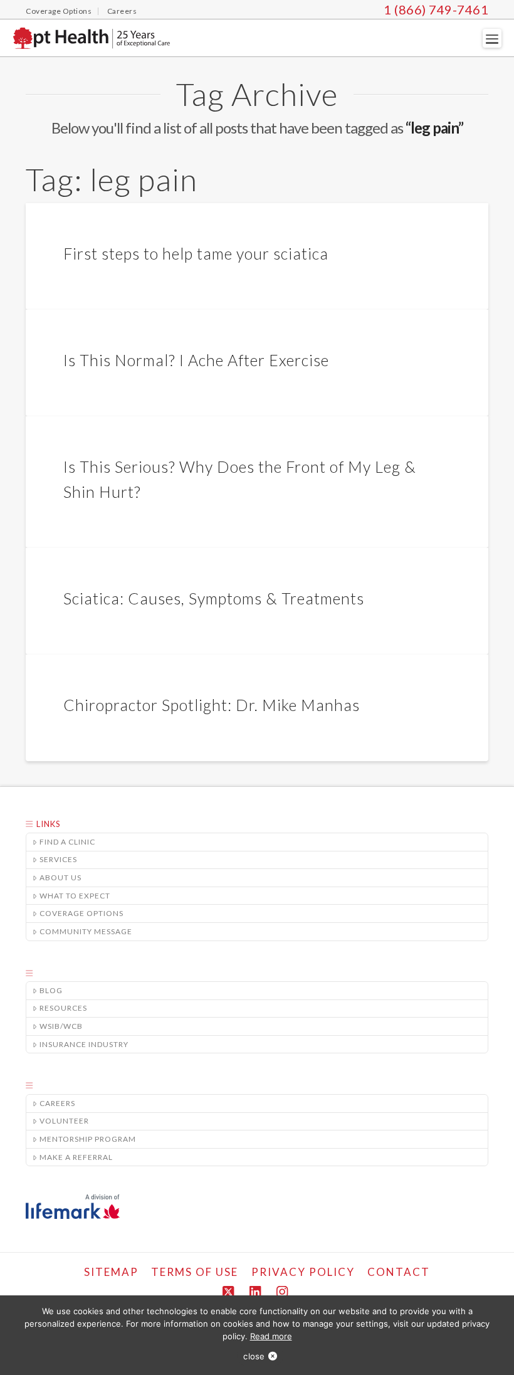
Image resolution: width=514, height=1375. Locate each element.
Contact (398, 1271)
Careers (57, 1103)
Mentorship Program (87, 1139)
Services (58, 859)
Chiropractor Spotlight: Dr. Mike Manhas (211, 704)
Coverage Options (81, 913)
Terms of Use (194, 1271)
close (254, 1356)
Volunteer (64, 1120)
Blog (51, 990)
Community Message (85, 931)
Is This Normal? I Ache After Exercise (196, 359)
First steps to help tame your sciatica (195, 253)
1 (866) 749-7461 (436, 9)
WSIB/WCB (61, 1026)
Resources (63, 1008)
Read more (271, 1336)
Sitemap (111, 1271)
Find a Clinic (67, 841)
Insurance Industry (83, 1044)
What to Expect (74, 895)
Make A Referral (76, 1157)
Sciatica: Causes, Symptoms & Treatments (213, 598)
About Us (60, 877)
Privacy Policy (303, 1271)
